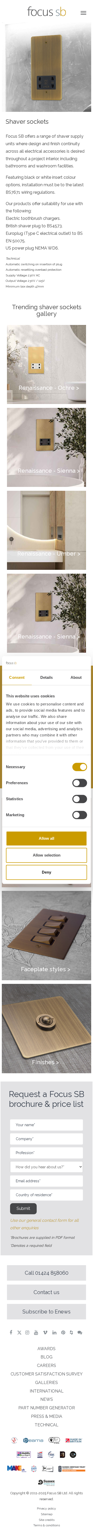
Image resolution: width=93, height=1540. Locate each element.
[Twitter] (19, 1332)
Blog (46, 1357)
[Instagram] (28, 1332)
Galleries (46, 1382)
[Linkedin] (55, 1332)
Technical (46, 1424)
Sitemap (46, 1514)
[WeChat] (80, 1332)
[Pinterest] (64, 1332)
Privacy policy (46, 1508)
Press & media (46, 1416)
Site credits (47, 1520)
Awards (46, 1348)
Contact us (46, 1292)
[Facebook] (11, 1332)
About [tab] (76, 677)
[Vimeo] (46, 1332)
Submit (23, 1208)
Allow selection (46, 855)
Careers (46, 1365)
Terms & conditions (46, 1525)
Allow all (46, 838)
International (47, 1391)
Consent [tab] (17, 677)
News (46, 1399)
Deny (46, 872)
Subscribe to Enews (46, 1312)
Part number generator (46, 1407)
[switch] (79, 783)
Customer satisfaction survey (47, 1374)
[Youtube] (37, 1332)
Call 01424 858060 (46, 1273)
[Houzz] (72, 1332)
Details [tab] (46, 677)
